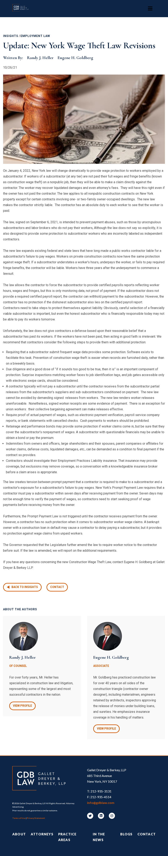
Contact (57, 587)
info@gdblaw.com (100, 803)
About (19, 834)
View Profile (22, 705)
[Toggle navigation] (150, 8)
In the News (99, 837)
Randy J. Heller (40, 57)
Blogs (126, 834)
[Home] (22, 8)
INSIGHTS (10, 36)
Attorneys (42, 834)
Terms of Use (18, 818)
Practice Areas (67, 837)
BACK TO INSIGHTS (24, 587)
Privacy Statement (36, 818)
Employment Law (35, 36)
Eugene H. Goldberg (75, 57)
